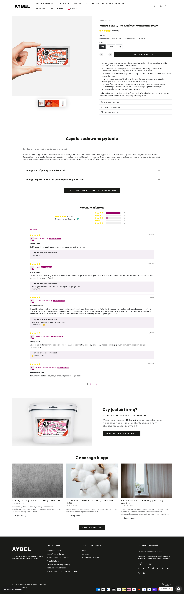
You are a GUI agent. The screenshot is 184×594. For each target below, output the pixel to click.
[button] (72, 9)
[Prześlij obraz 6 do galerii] (62, 103)
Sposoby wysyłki (54, 550)
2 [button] (90, 384)
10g (102, 47)
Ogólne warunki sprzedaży (58, 564)
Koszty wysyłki (123, 38)
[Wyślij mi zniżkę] (170, 551)
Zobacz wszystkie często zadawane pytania (92, 190)
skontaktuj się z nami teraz (121, 433)
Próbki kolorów (53, 561)
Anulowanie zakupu (90, 557)
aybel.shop (22, 584)
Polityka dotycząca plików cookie (62, 571)
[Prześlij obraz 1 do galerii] (41, 103)
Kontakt (85, 554)
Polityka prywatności (56, 568)
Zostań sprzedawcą (56, 554)
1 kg (119, 47)
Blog (84, 550)
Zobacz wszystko (92, 527)
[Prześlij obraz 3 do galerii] (55, 103)
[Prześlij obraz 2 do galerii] (48, 103)
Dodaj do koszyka (143, 55)
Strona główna (105, 20)
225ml (110, 47)
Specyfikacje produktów (58, 557)
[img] (35, 235)
